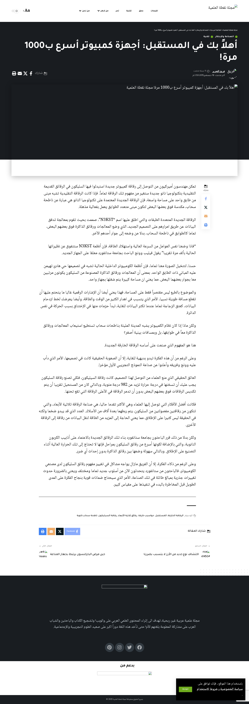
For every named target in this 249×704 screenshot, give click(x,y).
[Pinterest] (109, 647)
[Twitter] (129, 647)
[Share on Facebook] (31, 73)
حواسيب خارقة (146, 516)
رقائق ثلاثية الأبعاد (127, 516)
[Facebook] (139, 647)
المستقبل (161, 516)
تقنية (206, 37)
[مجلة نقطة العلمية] (223, 11)
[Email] (19, 73)
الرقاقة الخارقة (175, 516)
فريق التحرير (218, 71)
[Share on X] (25, 73)
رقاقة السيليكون (107, 516)
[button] (185, 689)
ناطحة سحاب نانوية (87, 516)
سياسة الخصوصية (231, 689)
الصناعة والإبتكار (224, 37)
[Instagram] (119, 647)
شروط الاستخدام (207, 689)
